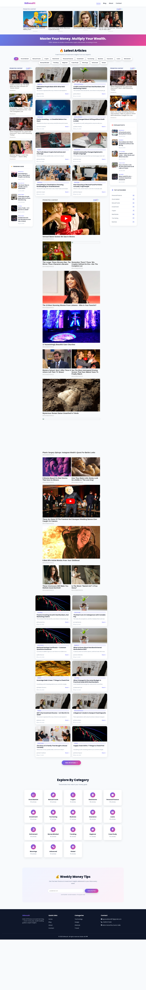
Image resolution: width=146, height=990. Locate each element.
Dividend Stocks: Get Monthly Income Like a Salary (24, 219)
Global (104, 62)
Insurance (110, 59)
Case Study (74, 62)
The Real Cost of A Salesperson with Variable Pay (89, 616)
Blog (104, 3)
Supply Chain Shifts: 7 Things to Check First (88, 746)
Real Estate (55, 59)
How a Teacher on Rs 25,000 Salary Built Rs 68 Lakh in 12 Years (126, 166)
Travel (77, 928)
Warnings (85, 62)
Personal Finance (68, 59)
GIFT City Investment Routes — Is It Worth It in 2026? (53, 714)
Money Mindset (44, 62)
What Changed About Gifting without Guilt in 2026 (89, 120)
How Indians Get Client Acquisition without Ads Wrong (126, 143)
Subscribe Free (92, 890)
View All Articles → (71, 763)
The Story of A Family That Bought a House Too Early (52, 746)
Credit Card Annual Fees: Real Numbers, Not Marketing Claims (89, 87)
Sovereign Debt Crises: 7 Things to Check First (53, 680)
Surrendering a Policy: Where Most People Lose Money (24, 175)
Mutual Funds (37, 59)
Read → (67, 94)
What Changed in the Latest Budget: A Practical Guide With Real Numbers (87, 681)
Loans (118, 59)
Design (77, 922)
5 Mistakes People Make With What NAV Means (51, 87)
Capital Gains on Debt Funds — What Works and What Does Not (126, 155)
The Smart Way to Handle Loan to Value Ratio (23, 186)
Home (98, 3)
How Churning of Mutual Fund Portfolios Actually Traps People (87, 185)
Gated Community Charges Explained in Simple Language (87, 153)
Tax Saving (90, 59)
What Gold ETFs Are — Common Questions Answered (125, 177)
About (111, 3)
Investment (80, 59)
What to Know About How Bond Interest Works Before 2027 (87, 648)
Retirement (127, 59)
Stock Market (25, 59)
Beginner (65, 62)
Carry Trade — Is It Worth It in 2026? (23, 209)
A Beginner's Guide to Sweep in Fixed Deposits (89, 713)
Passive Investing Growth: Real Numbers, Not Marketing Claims (53, 616)
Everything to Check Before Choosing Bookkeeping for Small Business (50, 185)
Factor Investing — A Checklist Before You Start (51, 120)
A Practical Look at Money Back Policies (125, 133)
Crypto (46, 59)
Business (100, 59)
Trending (55, 62)
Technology (79, 919)
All (16, 59)
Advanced (95, 62)
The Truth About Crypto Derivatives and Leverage (51, 153)
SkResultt (29, 3)
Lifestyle (77, 925)
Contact (119, 3)
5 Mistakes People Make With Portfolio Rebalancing (24, 198)
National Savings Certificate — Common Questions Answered (51, 648)
